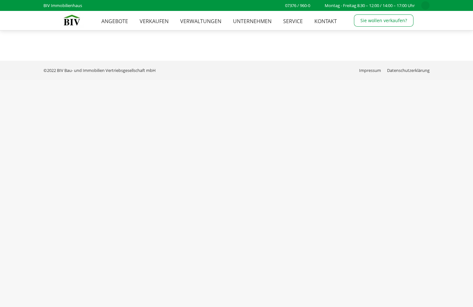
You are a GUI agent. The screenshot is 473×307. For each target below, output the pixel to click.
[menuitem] (114, 21)
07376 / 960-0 (297, 5)
